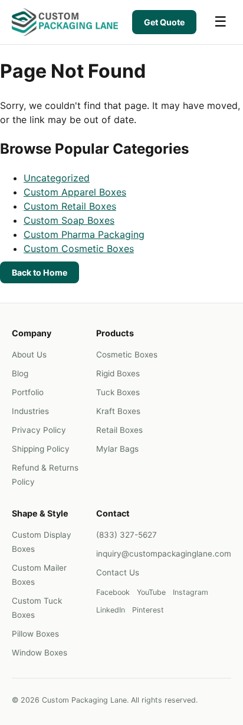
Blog (20, 373)
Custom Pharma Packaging (84, 234)
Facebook (113, 592)
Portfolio (28, 392)
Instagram (190, 592)
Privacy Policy (39, 430)
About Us (29, 354)
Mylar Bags (117, 448)
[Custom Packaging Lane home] (65, 22)
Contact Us (117, 572)
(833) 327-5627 (126, 534)
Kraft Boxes (118, 411)
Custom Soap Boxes (69, 220)
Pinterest (148, 609)
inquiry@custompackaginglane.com (163, 553)
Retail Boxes (119, 430)
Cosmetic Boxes (126, 354)
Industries (30, 411)
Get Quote (164, 22)
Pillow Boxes (35, 633)
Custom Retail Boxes (70, 206)
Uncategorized (57, 178)
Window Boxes (39, 652)
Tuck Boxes (118, 392)
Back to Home (39, 272)
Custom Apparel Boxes (75, 192)
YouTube (151, 592)
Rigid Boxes (118, 373)
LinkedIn (110, 609)
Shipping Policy (41, 448)
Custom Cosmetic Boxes (79, 248)
